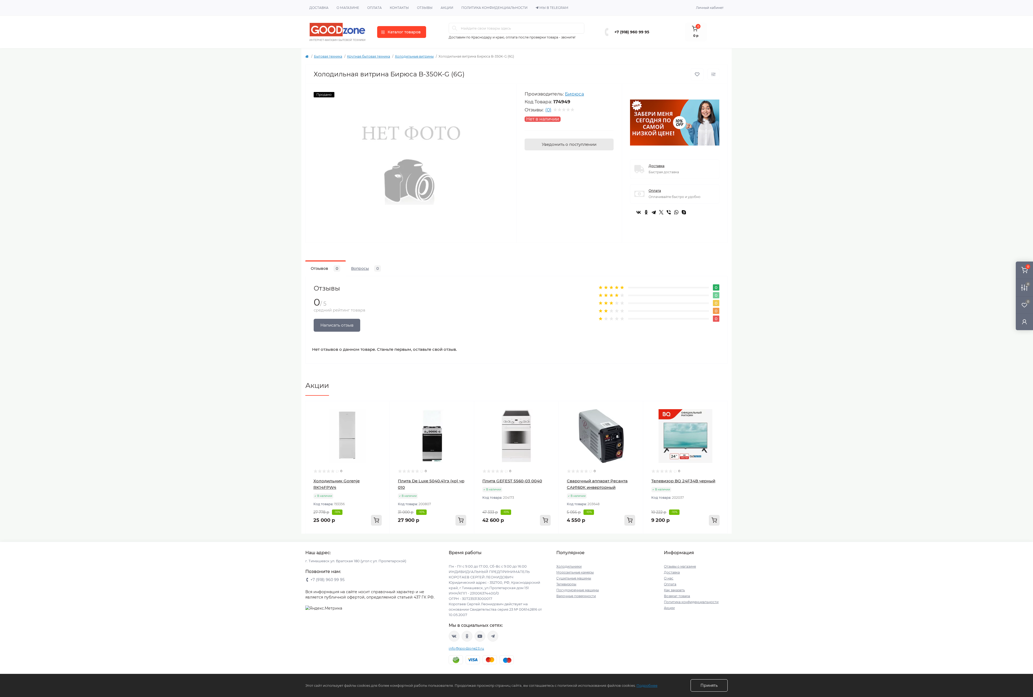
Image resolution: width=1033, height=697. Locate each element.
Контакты (399, 8)
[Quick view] (382, 409)
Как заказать (674, 590)
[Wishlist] (382, 419)
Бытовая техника (328, 56)
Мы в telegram (553, 8)
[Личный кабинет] (1024, 321)
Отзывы (425, 8)
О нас (668, 578)
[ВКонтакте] (638, 212)
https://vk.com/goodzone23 (454, 636)
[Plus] (373, 541)
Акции (447, 8)
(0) (548, 110)
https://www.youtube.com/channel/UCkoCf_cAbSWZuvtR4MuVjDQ (480, 636)
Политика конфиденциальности (494, 8)
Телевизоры (566, 584)
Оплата (374, 8)
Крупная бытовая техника (368, 56)
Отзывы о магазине (680, 566)
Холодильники (569, 566)
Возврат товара (677, 596)
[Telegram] (653, 212)
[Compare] (382, 430)
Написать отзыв (336, 325)
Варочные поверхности (576, 596)
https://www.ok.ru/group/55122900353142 (467, 636)
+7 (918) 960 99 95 (631, 32)
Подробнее (646, 685)
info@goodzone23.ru (466, 648)
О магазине (348, 8)
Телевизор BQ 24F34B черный (683, 480)
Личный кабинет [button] (710, 8)
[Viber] (669, 212)
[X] (661, 212)
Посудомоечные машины (577, 590)
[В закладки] (697, 74)
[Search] (455, 28)
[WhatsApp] (676, 212)
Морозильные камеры (575, 572)
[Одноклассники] (646, 212)
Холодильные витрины (414, 56)
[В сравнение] (713, 74)
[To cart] (376, 520)
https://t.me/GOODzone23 (492, 636)
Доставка (318, 8)
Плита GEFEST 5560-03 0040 (512, 480)
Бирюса (574, 94)
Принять (709, 685)
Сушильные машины (573, 578)
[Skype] (684, 212)
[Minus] (322, 541)
